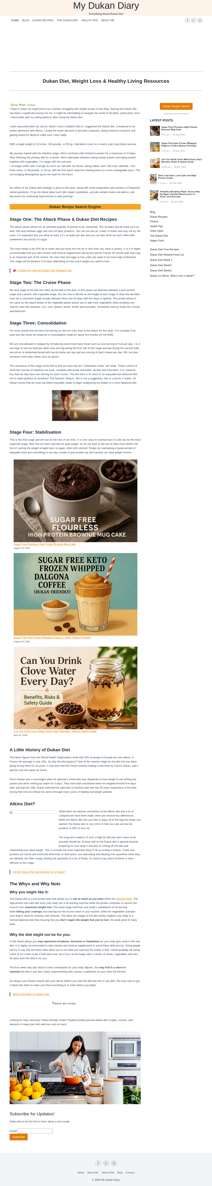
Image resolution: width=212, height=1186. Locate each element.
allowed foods (124, 898)
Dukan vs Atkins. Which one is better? (172, 275)
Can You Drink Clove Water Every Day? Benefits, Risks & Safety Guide (55, 731)
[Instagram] (199, 20)
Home (15, 20)
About (80, 1172)
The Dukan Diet (67, 20)
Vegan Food (157, 240)
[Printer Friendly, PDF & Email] (23, 105)
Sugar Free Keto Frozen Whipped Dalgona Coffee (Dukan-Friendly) (52, 637)
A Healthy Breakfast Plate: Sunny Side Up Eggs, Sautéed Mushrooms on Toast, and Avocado (180, 194)
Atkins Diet (107, 1172)
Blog (25, 20)
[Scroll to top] (204, 1181)
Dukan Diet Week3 (161, 265)
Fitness (154, 221)
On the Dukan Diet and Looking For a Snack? (39, 872)
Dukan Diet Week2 (161, 270)
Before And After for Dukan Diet (31, 994)
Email (13, 1131)
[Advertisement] (106, 48)
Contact (130, 1172)
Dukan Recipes (43, 20)
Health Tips (89, 20)
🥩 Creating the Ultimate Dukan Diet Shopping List (42, 270)
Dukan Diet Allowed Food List (167, 254)
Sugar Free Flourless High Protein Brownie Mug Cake (45, 544)
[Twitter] (193, 20)
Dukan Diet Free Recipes (164, 249)
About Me (108, 20)
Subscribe (18, 1136)
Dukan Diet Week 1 (161, 260)
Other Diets (156, 230)
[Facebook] (187, 20)
